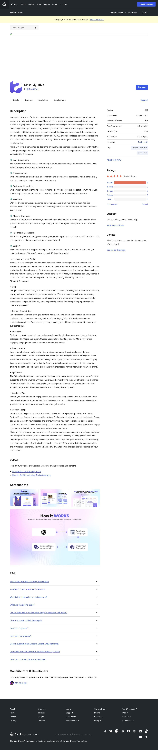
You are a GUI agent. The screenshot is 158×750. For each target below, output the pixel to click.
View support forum (115, 225)
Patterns (41, 721)
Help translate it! (97, 19)
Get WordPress (146, 4)
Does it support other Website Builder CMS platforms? (34, 644)
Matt (125, 713)
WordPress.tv (72, 721)
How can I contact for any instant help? (28, 659)
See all (145, 204)
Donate (98, 717)
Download (142, 87)
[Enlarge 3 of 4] (96, 492)
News (12, 713)
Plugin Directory (16, 12)
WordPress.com (129, 709)
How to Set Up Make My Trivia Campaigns (31, 475)
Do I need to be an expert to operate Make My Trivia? (35, 651)
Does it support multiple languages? (26, 620)
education (143, 148)
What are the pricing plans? (22, 605)
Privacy (13, 721)
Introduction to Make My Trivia (26, 471)
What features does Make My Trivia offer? (29, 581)
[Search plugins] (36, 27)
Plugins (41, 717)
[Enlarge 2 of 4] (66, 492)
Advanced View (114, 160)
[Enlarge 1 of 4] (35, 492)
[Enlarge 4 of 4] (96, 512)
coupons (134, 148)
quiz (145, 153)
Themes (41, 713)
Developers (71, 717)
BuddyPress (128, 721)
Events (97, 713)
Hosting (13, 717)
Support (144, 100)
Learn (68, 709)
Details (15, 100)
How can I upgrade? (19, 628)
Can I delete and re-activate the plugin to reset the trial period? (38, 613)
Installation (43, 100)
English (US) (143, 142)
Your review (112, 204)
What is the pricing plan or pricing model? (28, 597)
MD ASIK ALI (33, 89)
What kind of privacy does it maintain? (27, 589)
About (12, 709)
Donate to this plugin (116, 250)
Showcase (42, 709)
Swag (97, 721)
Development (60, 100)
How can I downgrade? (20, 636)
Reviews (28, 100)
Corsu (35, 734)
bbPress (126, 717)
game (140, 153)
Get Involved (99, 709)
